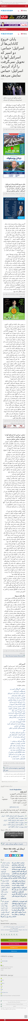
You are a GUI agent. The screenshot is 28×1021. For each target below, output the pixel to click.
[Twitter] (8, 857)
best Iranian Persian (8, 932)
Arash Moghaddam (15, 789)
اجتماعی (16, 930)
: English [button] (3, 6)
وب (15, 928)
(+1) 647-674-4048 (4, 963)
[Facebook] (6, 857)
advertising (16, 932)
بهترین (19, 928)
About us (2, 982)
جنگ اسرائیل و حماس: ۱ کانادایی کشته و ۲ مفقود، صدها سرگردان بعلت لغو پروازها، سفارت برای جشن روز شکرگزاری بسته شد (17, 745)
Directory (16, 933)
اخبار (4, 928)
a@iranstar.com (14, 807)
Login (2, 991)
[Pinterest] (10, 857)
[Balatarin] (17, 857)
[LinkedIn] (13, 857)
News (13, 932)
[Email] (20, 857)
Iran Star (2, 932)
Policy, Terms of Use (4, 994)
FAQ (1, 988)
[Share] (22, 857)
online (24, 932)
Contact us (2, 985)
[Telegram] (15, 857)
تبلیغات (13, 930)
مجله (17, 928)
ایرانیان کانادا (8, 928)
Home (2, 1)
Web (14, 933)
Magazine (20, 932)
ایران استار (23, 928)
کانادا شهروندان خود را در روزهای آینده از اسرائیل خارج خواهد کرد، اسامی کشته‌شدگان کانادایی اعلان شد (16, 726)
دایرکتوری (13, 928)
